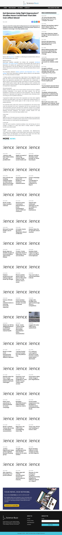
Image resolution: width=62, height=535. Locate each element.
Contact (29, 524)
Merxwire (11, 57)
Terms (28, 518)
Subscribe (50, 525)
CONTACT (27, 7)
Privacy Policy (30, 520)
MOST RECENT (12, 7)
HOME (5, 7)
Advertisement (30, 522)
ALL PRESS (20, 7)
